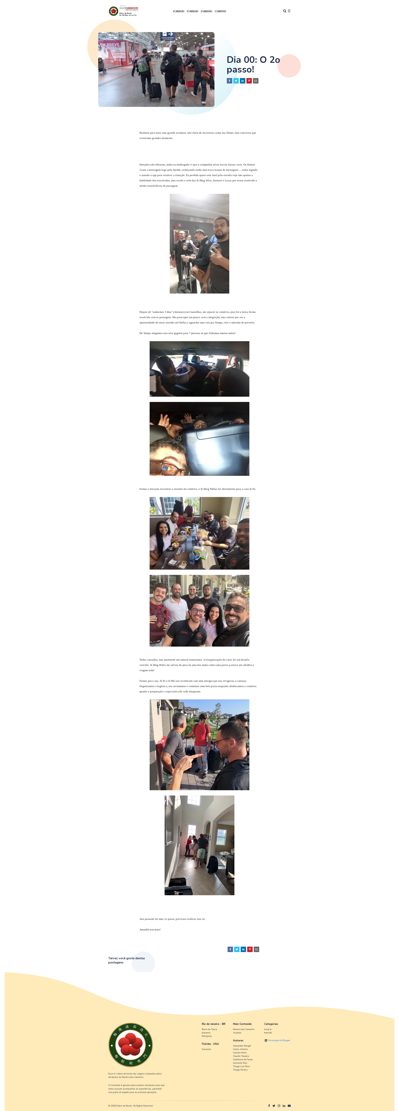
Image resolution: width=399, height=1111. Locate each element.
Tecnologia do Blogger (278, 1040)
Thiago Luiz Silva (241, 1066)
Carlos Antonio (240, 1049)
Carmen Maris (240, 1052)
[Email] (255, 81)
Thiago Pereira (240, 1069)
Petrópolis (207, 1036)
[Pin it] (249, 81)
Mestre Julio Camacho (244, 1029)
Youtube (237, 1032)
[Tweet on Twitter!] (236, 81)
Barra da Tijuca (209, 1029)
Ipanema (206, 1032)
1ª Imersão (220, 11)
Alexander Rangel (242, 1045)
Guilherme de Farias (243, 1059)
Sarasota (206, 1049)
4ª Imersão (178, 11)
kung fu (268, 1029)
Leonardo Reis (240, 1062)
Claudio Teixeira (241, 1056)
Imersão (268, 1032)
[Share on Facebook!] (229, 81)
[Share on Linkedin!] (242, 81)
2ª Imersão (206, 11)
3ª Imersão (192, 11)
